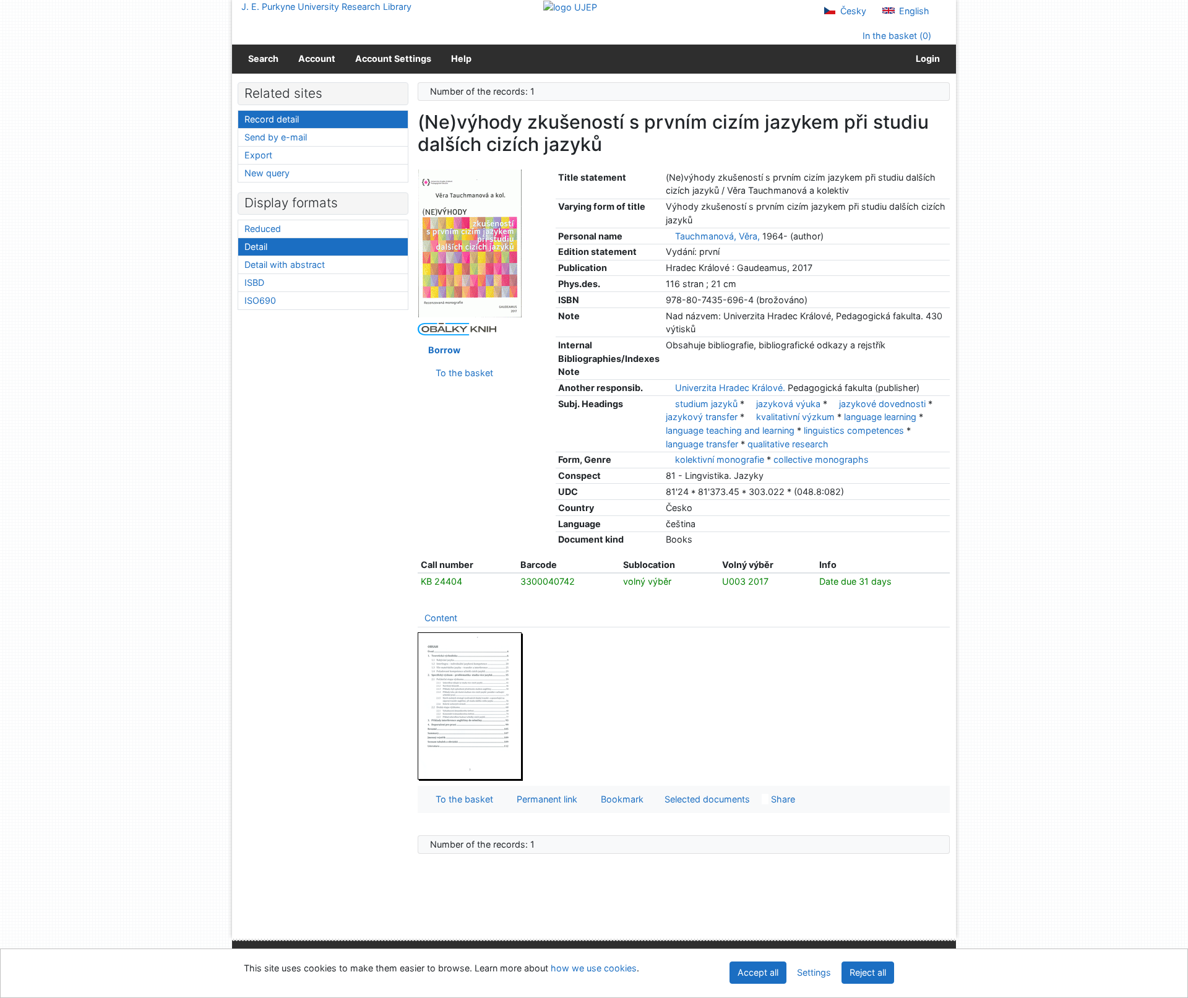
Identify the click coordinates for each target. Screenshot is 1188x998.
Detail (255, 246)
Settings (814, 972)
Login (926, 58)
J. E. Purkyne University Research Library (326, 6)
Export (258, 155)
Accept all (758, 972)
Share (781, 799)
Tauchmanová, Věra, (717, 236)
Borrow (442, 350)
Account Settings (393, 58)
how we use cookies (594, 968)
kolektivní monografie (721, 459)
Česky (852, 11)
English (913, 11)
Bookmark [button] (620, 799)
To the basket (462, 373)
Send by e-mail (275, 137)
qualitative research (788, 444)
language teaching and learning (731, 430)
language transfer (703, 444)
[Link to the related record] (669, 236)
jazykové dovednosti (883, 403)
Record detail (271, 119)
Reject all (868, 972)
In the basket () (895, 35)
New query (267, 173)
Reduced (262, 228)
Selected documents (706, 799)
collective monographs (821, 459)
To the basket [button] (462, 799)
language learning (881, 416)
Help (461, 58)
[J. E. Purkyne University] (570, 6)
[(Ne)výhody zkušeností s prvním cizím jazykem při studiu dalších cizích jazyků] (470, 243)
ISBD (254, 282)
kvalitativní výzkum (796, 416)
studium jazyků (707, 403)
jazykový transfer (703, 416)
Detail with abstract (284, 264)
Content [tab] (440, 618)
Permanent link (544, 799)
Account (316, 58)
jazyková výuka (789, 403)
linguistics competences (855, 430)
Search (263, 58)
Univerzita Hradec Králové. (730, 387)
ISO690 (260, 300)
